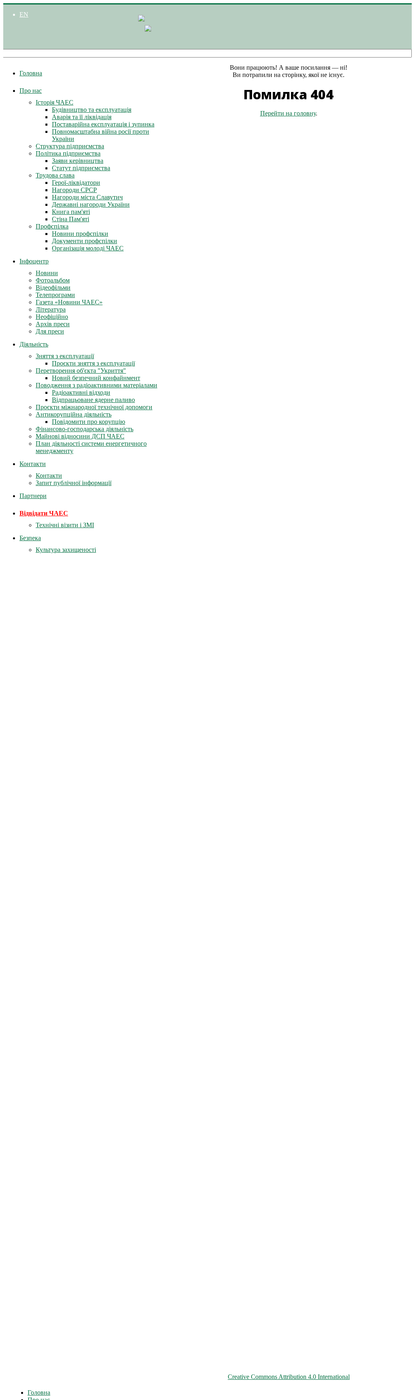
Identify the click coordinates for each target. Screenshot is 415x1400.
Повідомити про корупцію (88, 421)
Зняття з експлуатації (65, 356)
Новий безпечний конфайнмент (96, 377)
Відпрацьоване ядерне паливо (93, 399)
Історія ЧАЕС (54, 102)
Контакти (32, 463)
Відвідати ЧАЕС (43, 513)
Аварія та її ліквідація (81, 116)
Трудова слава (55, 175)
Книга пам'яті (71, 211)
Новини (47, 272)
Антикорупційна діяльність (73, 414)
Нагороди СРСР (74, 189)
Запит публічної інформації (73, 482)
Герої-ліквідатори (76, 182)
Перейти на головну (288, 113)
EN (23, 14)
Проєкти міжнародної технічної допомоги (94, 407)
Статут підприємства (81, 168)
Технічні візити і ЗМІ (65, 525)
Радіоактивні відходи (81, 392)
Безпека (30, 537)
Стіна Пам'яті (70, 219)
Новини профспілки (80, 233)
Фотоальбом (53, 280)
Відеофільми (53, 287)
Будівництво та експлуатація (91, 109)
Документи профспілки (84, 240)
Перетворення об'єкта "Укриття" (81, 370)
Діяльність (33, 344)
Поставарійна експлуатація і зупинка (103, 124)
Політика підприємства (68, 153)
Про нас (30, 90)
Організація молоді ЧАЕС (88, 248)
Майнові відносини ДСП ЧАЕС (80, 436)
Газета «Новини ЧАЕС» (69, 302)
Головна (30, 73)
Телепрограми (55, 294)
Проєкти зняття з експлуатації (93, 363)
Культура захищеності (66, 549)
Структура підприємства (70, 146)
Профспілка (52, 226)
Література (51, 309)
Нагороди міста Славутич (87, 197)
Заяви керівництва (77, 160)
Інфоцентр (34, 261)
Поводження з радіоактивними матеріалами (96, 385)
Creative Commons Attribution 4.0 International (289, 1376)
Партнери (33, 495)
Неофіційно (52, 316)
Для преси (50, 331)
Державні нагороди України (91, 204)
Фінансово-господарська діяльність (84, 428)
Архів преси (53, 324)
